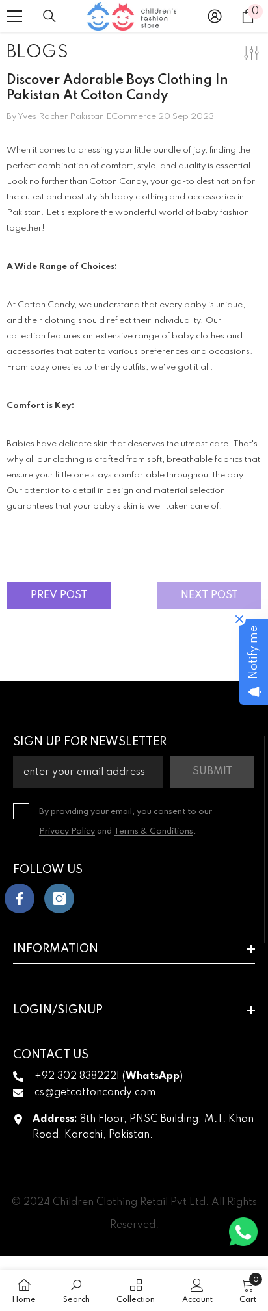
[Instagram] (59, 898)
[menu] (14, 16)
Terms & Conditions (153, 831)
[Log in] (214, 16)
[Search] (49, 16)
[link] (76, 1290)
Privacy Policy (67, 831)
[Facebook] (19, 898)
